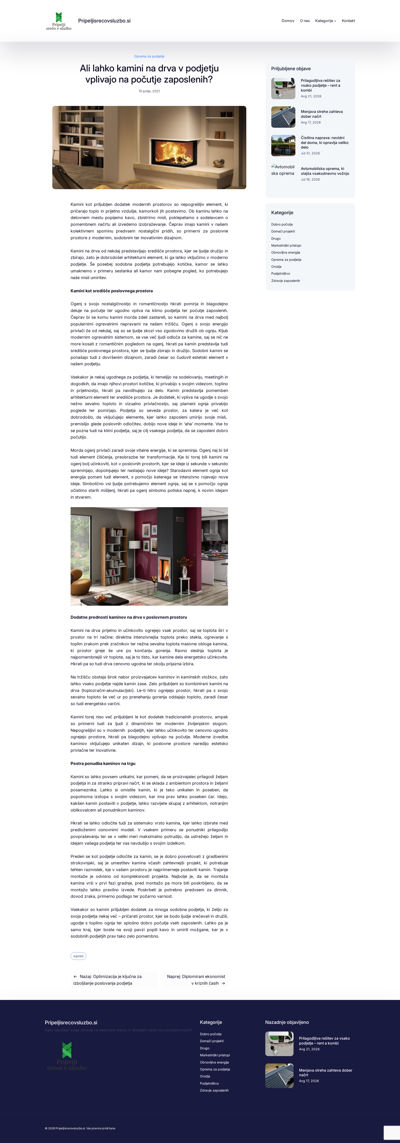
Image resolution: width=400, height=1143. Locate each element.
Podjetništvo (280, 273)
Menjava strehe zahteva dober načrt (322, 114)
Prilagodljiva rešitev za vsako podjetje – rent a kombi (320, 85)
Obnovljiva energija (285, 252)
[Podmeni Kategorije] (335, 21)
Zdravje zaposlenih (285, 281)
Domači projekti (283, 231)
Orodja (276, 266)
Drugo (276, 238)
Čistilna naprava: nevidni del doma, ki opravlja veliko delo (325, 142)
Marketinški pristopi (286, 245)
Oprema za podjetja (149, 56)
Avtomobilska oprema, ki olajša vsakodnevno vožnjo (325, 171)
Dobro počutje (282, 224)
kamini (78, 956)
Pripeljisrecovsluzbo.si (104, 21)
